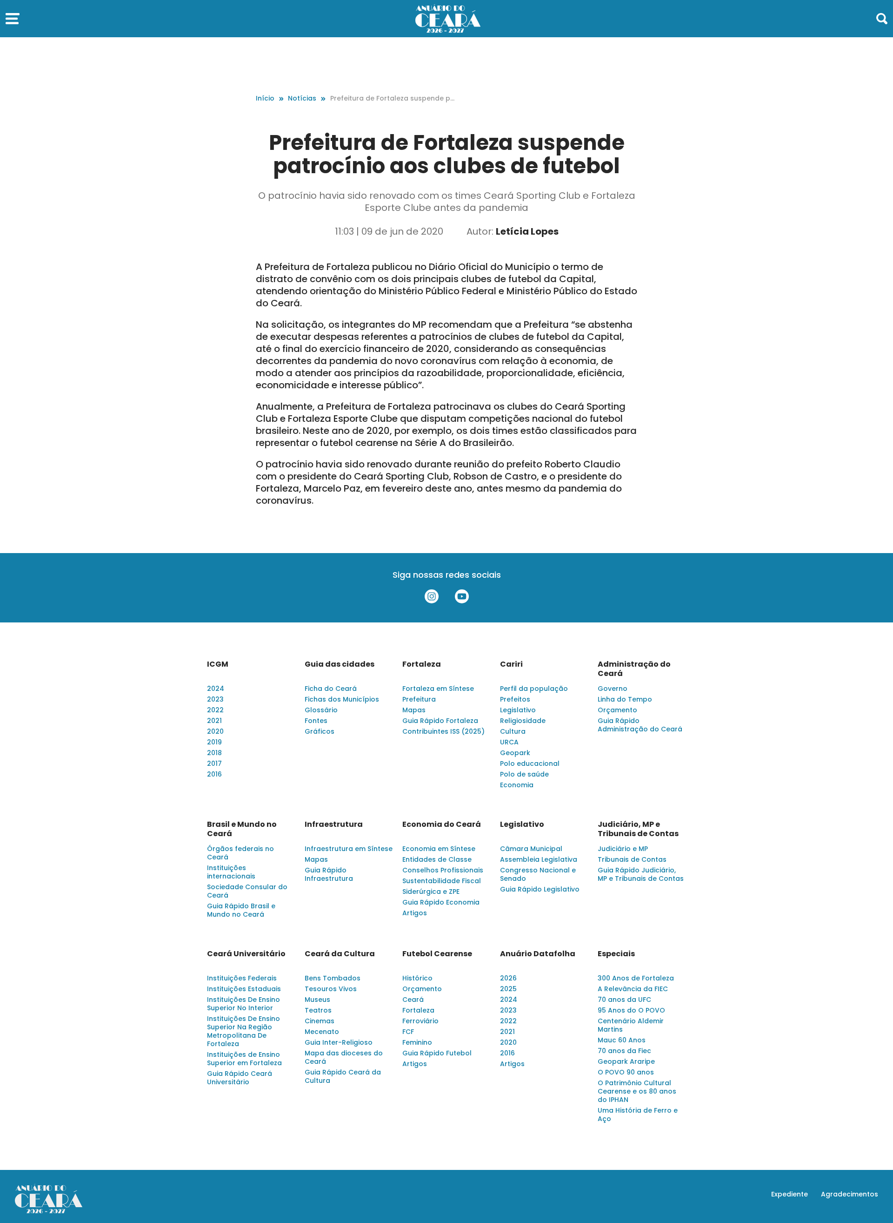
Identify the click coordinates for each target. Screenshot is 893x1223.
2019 (214, 742)
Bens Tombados (332, 978)
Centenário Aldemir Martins (631, 1025)
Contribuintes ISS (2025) (443, 731)
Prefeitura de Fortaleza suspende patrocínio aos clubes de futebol (392, 98)
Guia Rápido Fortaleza (440, 720)
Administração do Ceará (634, 669)
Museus (317, 999)
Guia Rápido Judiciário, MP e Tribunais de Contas (641, 874)
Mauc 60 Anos (622, 1040)
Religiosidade (523, 720)
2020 (215, 731)
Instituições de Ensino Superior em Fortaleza (244, 1058)
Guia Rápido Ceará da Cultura (343, 1076)
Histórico (417, 978)
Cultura (513, 731)
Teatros (318, 1010)
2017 (214, 763)
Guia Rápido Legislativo (540, 889)
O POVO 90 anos (626, 1072)
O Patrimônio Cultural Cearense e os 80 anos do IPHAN (637, 1091)
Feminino (417, 1042)
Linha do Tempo (625, 699)
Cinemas (319, 1021)
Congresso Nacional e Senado (538, 874)
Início (265, 98)
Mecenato (322, 1031)
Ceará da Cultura (340, 954)
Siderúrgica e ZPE (431, 891)
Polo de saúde (524, 774)
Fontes (316, 720)
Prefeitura (419, 699)
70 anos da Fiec (624, 1051)
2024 (215, 688)
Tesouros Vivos (331, 989)
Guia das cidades (339, 664)
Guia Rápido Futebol (437, 1053)
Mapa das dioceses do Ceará (344, 1057)
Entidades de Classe (437, 859)
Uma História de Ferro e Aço (638, 1114)
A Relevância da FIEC (633, 989)
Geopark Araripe (626, 1061)
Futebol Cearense (437, 954)
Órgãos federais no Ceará (240, 853)
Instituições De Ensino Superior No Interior (243, 1003)
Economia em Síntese (438, 849)
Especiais (616, 954)
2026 (508, 978)
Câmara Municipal (531, 849)
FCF (408, 1031)
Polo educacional (530, 763)
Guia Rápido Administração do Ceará (640, 724)
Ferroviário (420, 1021)
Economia (516, 785)
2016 (214, 774)
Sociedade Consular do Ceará (247, 891)
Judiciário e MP (623, 849)
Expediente (789, 1194)
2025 (508, 989)
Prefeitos (515, 699)
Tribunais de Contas (632, 859)
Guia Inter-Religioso (339, 1042)
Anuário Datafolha (537, 954)
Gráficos (319, 731)
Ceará (413, 999)
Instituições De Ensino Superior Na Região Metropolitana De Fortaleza (243, 1031)
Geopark (515, 753)
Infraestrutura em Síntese (349, 849)
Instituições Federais (242, 978)
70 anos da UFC (624, 999)
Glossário (321, 710)
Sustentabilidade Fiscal (441, 881)
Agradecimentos (849, 1194)
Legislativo (518, 710)
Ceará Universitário (246, 954)
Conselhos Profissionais (442, 870)
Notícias (302, 98)
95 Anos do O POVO (631, 1010)
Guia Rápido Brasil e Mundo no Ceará (241, 910)
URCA (509, 742)
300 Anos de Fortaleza (636, 978)
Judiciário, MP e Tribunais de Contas (638, 829)
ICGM (217, 664)
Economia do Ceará (441, 824)
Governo (612, 688)
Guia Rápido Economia (441, 902)
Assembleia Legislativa (538, 859)
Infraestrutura (334, 824)
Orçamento (617, 710)
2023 (215, 699)
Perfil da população (534, 688)
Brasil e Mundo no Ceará (242, 829)
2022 (215, 710)
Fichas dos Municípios (342, 699)
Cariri (511, 664)
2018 (214, 753)
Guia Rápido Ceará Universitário (239, 1077)
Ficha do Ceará (331, 688)
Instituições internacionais (231, 872)
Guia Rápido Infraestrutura (329, 874)
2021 (214, 720)
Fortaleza (421, 664)
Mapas (414, 710)
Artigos (414, 913)
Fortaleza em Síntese (438, 688)
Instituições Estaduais (244, 989)
